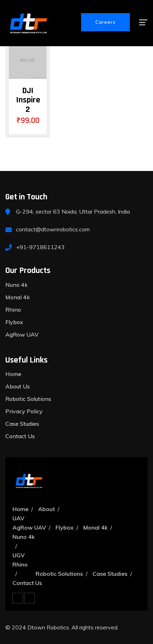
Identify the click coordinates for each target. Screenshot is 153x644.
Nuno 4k (16, 284)
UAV (18, 518)
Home (13, 373)
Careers (105, 22)
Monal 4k (17, 297)
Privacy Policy (24, 411)
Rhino (13, 309)
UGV (18, 555)
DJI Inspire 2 (28, 100)
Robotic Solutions (28, 398)
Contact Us (20, 436)
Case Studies (22, 423)
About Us (17, 386)
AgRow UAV (21, 334)
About (46, 508)
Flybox (14, 322)
